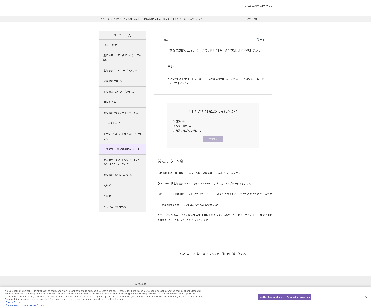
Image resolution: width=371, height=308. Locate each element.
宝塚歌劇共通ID (112, 81)
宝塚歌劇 (114, 8)
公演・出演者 (110, 45)
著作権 (107, 185)
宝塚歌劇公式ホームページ (117, 175)
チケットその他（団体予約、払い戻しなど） (122, 136)
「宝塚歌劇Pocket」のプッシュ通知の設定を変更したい (189, 205)
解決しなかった (184, 126)
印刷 (262, 40)
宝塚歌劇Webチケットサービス (120, 113)
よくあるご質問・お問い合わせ (258, 6)
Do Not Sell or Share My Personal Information (285, 297)
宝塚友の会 (109, 102)
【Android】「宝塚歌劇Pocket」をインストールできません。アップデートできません (204, 183)
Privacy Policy (12, 302)
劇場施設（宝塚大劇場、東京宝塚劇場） (122, 57)
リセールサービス (112, 123)
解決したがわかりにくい (189, 130)
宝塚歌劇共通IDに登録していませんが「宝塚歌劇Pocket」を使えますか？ (199, 173)
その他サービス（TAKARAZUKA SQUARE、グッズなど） (122, 162)
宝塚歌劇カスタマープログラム (120, 70)
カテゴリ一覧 (104, 19)
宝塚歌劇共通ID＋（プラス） (118, 92)
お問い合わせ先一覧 (114, 206)
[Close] (366, 297)
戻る (166, 40)
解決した (180, 121)
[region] (185, 297)
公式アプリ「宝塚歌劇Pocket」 (126, 19)
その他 (107, 196)
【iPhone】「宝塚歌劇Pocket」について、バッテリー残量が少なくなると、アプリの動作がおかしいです (215, 194)
